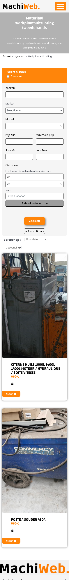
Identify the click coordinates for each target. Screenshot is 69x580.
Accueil (7, 56)
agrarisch (19, 56)
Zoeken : (11, 88)
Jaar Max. (42, 150)
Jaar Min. (11, 150)
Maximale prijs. (45, 135)
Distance (12, 165)
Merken (10, 103)
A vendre (16, 76)
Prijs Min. (11, 135)
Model (10, 119)
